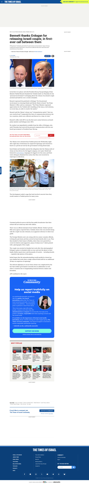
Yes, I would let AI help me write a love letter (10, 446)
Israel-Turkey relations (45, 402)
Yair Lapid (29, 404)
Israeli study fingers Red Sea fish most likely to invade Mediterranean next (37, 358)
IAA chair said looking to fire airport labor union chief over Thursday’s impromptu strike (10, 469)
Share (48, 56)
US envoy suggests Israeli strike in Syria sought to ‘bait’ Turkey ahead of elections (27, 357)
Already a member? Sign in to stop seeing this (32, 334)
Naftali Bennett (37, 402)
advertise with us (38, 461)
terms (49, 137)
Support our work (32, 331)
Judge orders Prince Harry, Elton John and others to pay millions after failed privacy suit (47, 375)
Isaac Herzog (23, 404)
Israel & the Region (19, 402)
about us (37, 459)
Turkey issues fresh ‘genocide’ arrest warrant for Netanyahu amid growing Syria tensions (17, 376)
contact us (37, 466)
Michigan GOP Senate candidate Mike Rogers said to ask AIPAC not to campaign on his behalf (27, 376)
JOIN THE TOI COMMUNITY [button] (47, 410)
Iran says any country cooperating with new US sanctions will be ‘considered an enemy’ (17, 357)
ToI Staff (13, 55)
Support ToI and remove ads (81, 1)
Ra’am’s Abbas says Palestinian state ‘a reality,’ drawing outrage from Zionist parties (36, 376)
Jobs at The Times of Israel (40, 463)
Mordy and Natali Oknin (28, 402)
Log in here (51, 413)
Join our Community (69, 1)
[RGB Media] (45, 482)
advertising (20, 153)
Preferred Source (38, 51)
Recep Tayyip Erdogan (15, 404)
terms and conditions (39, 454)
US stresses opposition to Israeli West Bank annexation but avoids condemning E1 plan (46, 358)
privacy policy (38, 457)
